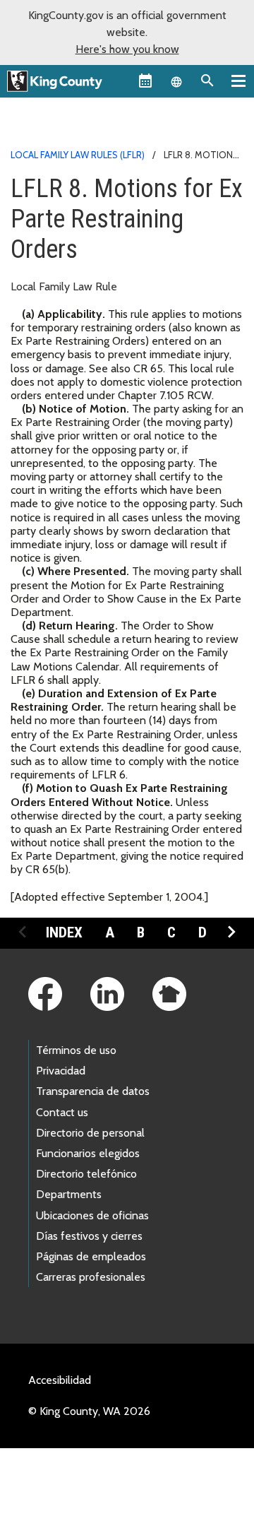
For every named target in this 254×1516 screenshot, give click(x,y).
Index (64, 932)
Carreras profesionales (90, 1277)
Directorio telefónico (86, 1173)
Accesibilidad (59, 1380)
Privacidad (60, 1070)
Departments (69, 1194)
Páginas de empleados (91, 1256)
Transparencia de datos (93, 1091)
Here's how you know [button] (127, 49)
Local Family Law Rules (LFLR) (78, 154)
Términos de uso (76, 1050)
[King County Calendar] (145, 80)
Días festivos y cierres (89, 1236)
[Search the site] (207, 80)
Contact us (62, 1112)
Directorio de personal (90, 1132)
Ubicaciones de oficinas (92, 1215)
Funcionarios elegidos (88, 1153)
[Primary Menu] (238, 80)
